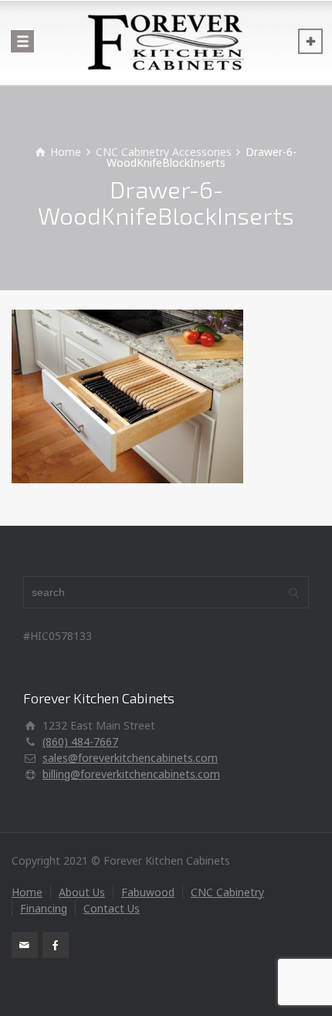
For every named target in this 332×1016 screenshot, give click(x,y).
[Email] (25, 945)
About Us (82, 892)
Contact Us (111, 908)
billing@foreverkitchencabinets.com (131, 774)
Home (27, 892)
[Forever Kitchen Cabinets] (166, 42)
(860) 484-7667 (80, 741)
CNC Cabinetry (227, 892)
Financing (43, 908)
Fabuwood (147, 892)
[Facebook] (55, 945)
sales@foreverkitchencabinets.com (130, 757)
